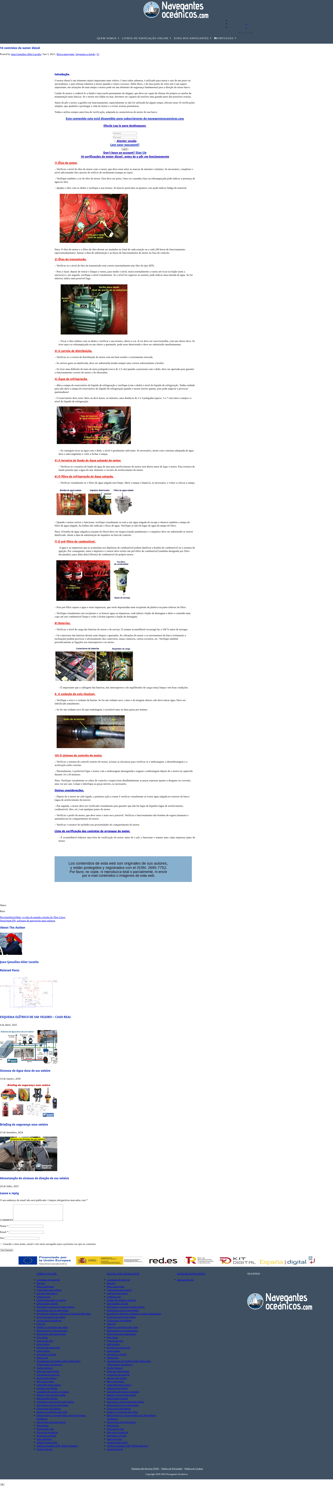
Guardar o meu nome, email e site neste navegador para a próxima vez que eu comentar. (49, 1244)
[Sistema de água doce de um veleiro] (28, 1062)
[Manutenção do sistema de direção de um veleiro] (28, 1170)
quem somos (107, 38)
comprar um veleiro (47, 1293)
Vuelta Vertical (44, 1367)
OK (2, 1485)
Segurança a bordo (85, 54)
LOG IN (41, 1323)
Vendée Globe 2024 (47, 1442)
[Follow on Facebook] (76, 13)
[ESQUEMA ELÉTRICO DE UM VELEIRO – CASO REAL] (28, 1008)
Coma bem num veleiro (49, 1289)
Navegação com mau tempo (51, 1333)
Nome (4, 1226)
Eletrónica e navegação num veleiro (55, 1306)
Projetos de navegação (48, 1347)
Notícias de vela (45, 1428)
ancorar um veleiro (47, 1378)
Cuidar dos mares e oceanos (51, 1300)
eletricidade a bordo (47, 1398)
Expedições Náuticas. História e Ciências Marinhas (64, 1313)
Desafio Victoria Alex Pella (51, 1394)
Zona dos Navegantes (191, 38)
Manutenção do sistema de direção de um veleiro (34, 1178)
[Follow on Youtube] (71, 13)
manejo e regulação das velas (52, 1411)
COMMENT (6, 1220)
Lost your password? (124, 145)
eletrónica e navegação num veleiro (55, 1401)
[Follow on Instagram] (81, 13)
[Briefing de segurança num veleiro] (28, 1116)
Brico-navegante (65, 54)
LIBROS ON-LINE (47, 1273)
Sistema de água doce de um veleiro (25, 1070)
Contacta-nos (43, 1296)
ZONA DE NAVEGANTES (191, 1273)
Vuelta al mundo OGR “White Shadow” (57, 1445)
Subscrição (42, 1357)
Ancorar (41, 1283)
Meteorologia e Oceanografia (52, 1330)
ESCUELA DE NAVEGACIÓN (123, 1273)
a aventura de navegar (48, 1279)
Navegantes (43, 1425)
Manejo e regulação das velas (52, 1327)
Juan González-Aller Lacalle (26, 54)
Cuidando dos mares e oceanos (53, 1391)
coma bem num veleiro (49, 1384)
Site (2, 1238)
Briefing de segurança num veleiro (24, 1124)
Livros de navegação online (145, 38)
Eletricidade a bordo (47, 1303)
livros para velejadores (49, 1408)
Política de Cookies (194, 1468)
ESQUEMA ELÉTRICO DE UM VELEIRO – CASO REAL (35, 1017)
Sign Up (141, 152)
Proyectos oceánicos (47, 1432)
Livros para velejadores (49, 1320)
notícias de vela (45, 1340)
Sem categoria (44, 1439)
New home (42, 1337)
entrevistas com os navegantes (53, 1310)
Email (4, 1232)
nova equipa (43, 1344)
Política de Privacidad (171, 1468)
